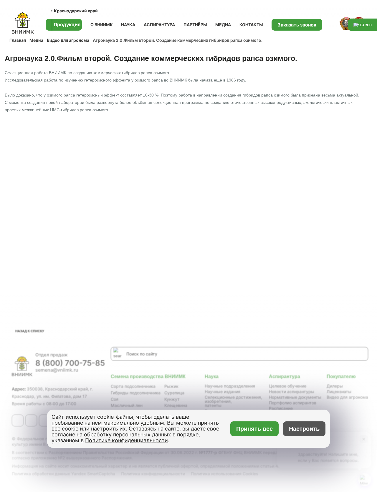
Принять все (254, 429)
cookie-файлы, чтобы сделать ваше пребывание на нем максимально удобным (120, 420)
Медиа (223, 24)
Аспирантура (159, 24)
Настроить (304, 428)
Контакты (251, 24)
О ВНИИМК (101, 24)
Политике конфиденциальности (126, 440)
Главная (17, 40)
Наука (128, 24)
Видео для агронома (68, 40)
